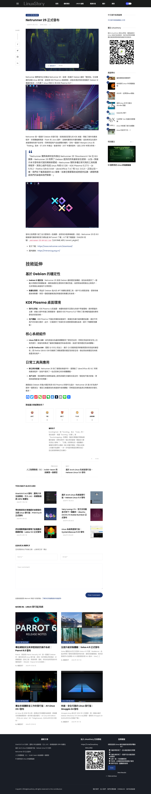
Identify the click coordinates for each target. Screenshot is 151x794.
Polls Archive (112, 776)
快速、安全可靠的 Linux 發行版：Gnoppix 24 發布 (77, 707)
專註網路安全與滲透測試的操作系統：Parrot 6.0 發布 (33, 649)
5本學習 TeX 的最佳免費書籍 (126, 120)
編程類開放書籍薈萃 (123, 78)
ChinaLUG (121, 789)
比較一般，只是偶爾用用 (118, 759)
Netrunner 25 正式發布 (23, 752)
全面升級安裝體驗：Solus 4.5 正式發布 (80, 647)
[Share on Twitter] (17, 50)
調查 (113, 4)
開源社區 (93, 4)
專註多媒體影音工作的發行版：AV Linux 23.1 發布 (35, 707)
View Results (121, 773)
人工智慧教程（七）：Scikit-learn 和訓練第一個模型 (42, 471)
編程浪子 (53, 66)
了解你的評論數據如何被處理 (51, 598)
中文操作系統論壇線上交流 (116, 20)
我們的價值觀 (111, 789)
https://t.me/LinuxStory (89, 744)
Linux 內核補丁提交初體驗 (125, 126)
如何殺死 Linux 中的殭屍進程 (126, 84)
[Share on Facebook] (17, 44)
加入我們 (103, 789)
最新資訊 (67, 4)
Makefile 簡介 (121, 113)
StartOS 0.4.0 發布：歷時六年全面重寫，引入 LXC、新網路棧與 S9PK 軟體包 (28, 496)
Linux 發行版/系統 (32, 15)
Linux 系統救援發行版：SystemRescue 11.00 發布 (73, 530)
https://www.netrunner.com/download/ (55, 246)
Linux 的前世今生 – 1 (124, 130)
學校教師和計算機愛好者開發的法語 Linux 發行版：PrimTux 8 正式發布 (28, 513)
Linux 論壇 (80, 4)
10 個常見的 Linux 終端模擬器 (119, 165)
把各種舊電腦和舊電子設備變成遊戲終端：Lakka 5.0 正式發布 (28, 530)
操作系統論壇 (130, 789)
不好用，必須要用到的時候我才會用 (122, 761)
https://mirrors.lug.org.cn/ (49, 250)
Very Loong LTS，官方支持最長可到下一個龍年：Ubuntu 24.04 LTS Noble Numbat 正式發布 (74, 513)
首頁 (56, 4)
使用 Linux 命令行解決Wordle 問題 (124, 104)
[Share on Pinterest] (17, 57)
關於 (103, 4)
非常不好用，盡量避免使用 (119, 763)
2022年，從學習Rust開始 (125, 93)
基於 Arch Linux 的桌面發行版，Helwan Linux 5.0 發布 (79, 471)
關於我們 (96, 789)
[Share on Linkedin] (17, 63)
